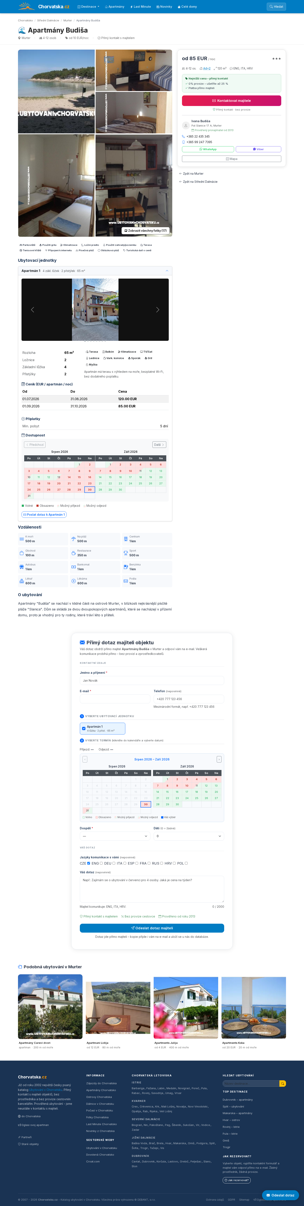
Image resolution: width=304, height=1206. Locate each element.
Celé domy (189, 6)
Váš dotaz (95, 872)
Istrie (136, 1082)
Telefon (167, 691)
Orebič (184, 1161)
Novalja (181, 1106)
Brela (160, 1143)
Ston (134, 1166)
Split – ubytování (233, 1106)
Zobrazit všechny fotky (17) (147, 230)
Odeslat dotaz (283, 1195)
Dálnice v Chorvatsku (100, 1103)
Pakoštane (156, 1125)
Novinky (166, 6)
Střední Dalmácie (48, 20)
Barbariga (138, 1088)
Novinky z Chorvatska (100, 1131)
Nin (146, 1125)
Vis (162, 1148)
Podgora (201, 1143)
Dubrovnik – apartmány (238, 1099)
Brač (152, 1143)
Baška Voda (139, 1143)
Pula (204, 1088)
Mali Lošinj (168, 1106)
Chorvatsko (25, 20)
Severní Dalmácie (146, 1119)
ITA (120, 863)
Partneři (27, 1137)
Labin (161, 1088)
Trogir (144, 1148)
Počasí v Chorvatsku (99, 1110)
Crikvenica (146, 1106)
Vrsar (178, 1093)
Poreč (195, 1088)
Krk (157, 1106)
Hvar (168, 1143)
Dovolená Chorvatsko (100, 1154)
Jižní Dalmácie (144, 1137)
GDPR (231, 1199)
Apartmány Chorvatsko (101, 1090)
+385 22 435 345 (198, 136)
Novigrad (184, 1088)
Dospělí (86, 828)
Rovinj (146, 1093)
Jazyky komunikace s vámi (107, 857)
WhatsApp (210, 149)
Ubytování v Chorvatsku (45, 1089)
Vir (197, 1125)
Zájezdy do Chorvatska (101, 1083)
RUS (156, 863)
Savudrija (157, 1093)
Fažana (151, 1088)
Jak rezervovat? (238, 1180)
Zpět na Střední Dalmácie (200, 181)
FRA (144, 863)
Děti (164, 828)
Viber (260, 149)
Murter (67, 20)
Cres (135, 1106)
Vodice (205, 1125)
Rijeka (153, 1111)
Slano (207, 1161)
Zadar (135, 1129)
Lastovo (173, 1161)
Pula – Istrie (230, 1133)
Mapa (233, 159)
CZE (83, 863)
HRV (169, 863)
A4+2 (207, 68)
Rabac (136, 1093)
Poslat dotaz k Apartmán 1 (46, 514)
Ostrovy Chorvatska (99, 1097)
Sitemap (244, 1199)
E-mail (85, 691)
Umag (169, 1093)
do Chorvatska (31, 1116)
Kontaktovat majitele (234, 101)
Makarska (179, 1143)
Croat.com (93, 1161)
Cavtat (136, 1161)
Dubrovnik (148, 1161)
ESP (131, 863)
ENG (96, 863)
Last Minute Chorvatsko (101, 1124)
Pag (167, 1125)
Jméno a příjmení (93, 672)
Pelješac (195, 1161)
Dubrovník (140, 1155)
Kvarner (139, 1100)
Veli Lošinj (165, 1111)
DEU (108, 863)
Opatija (136, 1111)
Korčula (161, 1161)
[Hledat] (282, 1083)
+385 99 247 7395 (199, 142)
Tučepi (154, 1148)
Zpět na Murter (193, 173)
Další (158, 444)
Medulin (171, 1088)
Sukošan (188, 1125)
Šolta (135, 1148)
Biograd (137, 1125)
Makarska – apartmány (237, 1113)
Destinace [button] (89, 6)
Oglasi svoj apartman (35, 1125)
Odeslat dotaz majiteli (154, 928)
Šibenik (176, 1125)
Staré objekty (30, 1144)
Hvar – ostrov (231, 1120)
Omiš (191, 1143)
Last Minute (142, 6)
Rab (145, 1111)
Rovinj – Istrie (231, 1126)
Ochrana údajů (215, 1199)
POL (181, 863)
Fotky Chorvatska (97, 1117)
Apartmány (116, 6)
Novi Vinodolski (197, 1106)
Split (212, 1143)
